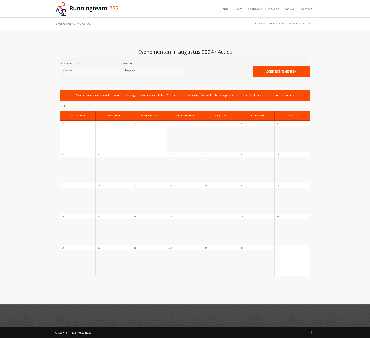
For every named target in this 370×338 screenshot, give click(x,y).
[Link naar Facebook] (311, 332)
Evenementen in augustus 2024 (176, 51)
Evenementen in (70, 63)
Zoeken (127, 63)
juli (63, 106)
